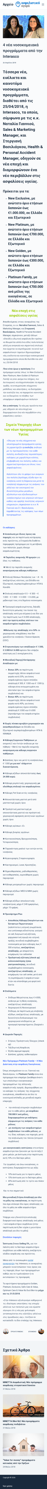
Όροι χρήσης (7, 1486)
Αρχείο (8, 4)
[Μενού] (43, 4)
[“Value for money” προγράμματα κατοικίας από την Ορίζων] (23, 1444)
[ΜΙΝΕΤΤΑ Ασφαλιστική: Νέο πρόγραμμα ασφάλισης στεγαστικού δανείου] (23, 1366)
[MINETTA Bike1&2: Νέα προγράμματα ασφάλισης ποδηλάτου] (23, 1405)
